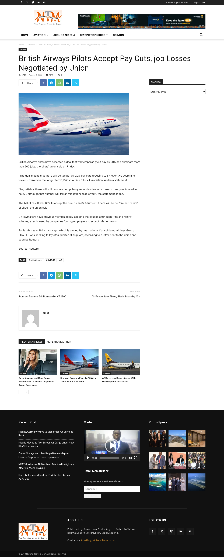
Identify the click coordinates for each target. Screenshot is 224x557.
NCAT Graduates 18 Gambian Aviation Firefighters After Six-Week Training (46, 466)
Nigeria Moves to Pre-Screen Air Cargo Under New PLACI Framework (46, 444)
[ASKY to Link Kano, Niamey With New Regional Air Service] (121, 362)
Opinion (118, 35)
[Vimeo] (32, 2)
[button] (201, 35)
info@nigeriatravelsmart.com (98, 540)
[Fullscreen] (136, 458)
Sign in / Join (199, 2)
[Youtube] (44, 2)
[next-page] (26, 392)
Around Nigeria (64, 35)
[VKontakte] (38, 2)
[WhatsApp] (59, 82)
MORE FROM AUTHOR (59, 341)
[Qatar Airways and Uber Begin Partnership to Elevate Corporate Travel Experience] (38, 362)
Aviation (39, 35)
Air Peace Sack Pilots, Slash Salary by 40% (116, 296)
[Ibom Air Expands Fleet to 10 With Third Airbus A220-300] (79, 362)
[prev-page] (21, 392)
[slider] (109, 458)
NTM (24, 75)
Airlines (31, 44)
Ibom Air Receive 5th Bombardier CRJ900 (42, 296)
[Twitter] (27, 2)
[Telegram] (51, 82)
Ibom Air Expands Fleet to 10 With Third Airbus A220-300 (44, 477)
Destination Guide (92, 35)
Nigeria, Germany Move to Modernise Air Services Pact (46, 433)
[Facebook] (21, 2)
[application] (112, 445)
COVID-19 (50, 260)
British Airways (35, 260)
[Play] (88, 458)
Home (25, 35)
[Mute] (130, 458)
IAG (60, 260)
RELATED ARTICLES (32, 341)
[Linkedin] (67, 82)
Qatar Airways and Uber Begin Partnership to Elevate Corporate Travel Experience (36, 381)
